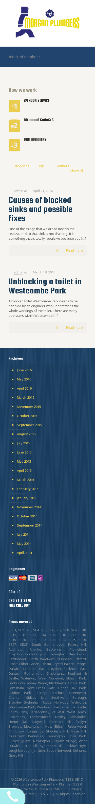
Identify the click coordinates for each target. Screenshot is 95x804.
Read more (74, 250)
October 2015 (27, 415)
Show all (76, 170)
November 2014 (29, 507)
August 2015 (26, 434)
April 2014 (24, 552)
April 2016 (24, 388)
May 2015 (24, 461)
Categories (20, 166)
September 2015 (29, 425)
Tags (41, 166)
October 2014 (27, 516)
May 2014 (24, 543)
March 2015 (25, 479)
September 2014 (29, 525)
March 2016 (25, 397)
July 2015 (23, 443)
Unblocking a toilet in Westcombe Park (45, 285)
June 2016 (24, 370)
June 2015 (24, 452)
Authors (63, 166)
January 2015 (26, 498)
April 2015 (24, 470)
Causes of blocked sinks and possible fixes (40, 209)
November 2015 (29, 406)
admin (18, 190)
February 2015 (28, 488)
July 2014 (23, 534)
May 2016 (24, 379)
